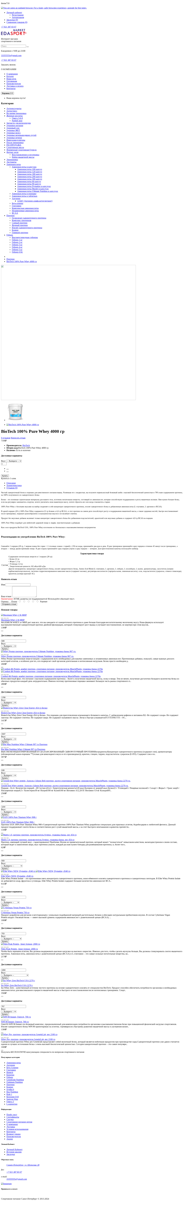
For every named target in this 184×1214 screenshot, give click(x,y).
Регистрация (17, 15)
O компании (12, 1124)
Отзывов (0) (12, 488)
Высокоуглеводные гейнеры (25, 237)
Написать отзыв (18, 438)
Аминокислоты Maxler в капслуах (33, 189)
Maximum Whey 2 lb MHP (13, 620)
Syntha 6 (10, 1089)
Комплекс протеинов (21, 220)
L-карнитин (11, 1104)
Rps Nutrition (12, 1092)
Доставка (10, 1127)
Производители (13, 83)
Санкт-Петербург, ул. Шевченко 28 (22, 1165)
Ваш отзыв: (6, 596)
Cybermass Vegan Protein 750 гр (15, 912)
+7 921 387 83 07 (8, 27)
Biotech (9, 1072)
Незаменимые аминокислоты (25, 210)
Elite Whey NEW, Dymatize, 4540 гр (17, 876)
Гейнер (9, 1077)
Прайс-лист (11, 1114)
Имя (3, 584)
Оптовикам (11, 81)
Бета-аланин (17, 203)
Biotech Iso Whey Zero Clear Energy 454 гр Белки (23, 713)
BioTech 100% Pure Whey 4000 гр (21, 261)
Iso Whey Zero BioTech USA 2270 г (17, 985)
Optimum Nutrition (14, 1082)
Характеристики (14, 485)
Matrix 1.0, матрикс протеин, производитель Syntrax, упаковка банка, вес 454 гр (37, 840)
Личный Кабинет (14, 1149)
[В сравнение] (2, 618)
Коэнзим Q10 (12, 1097)
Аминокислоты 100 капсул (29, 169)
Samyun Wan (12, 1099)
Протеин (10, 259)
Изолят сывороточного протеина (27, 228)
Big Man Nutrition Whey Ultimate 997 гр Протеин (23, 749)
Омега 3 (10, 1101)
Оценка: (5, 601)
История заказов (14, 1152)
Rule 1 (9, 1094)
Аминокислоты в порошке (24, 193)
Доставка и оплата (14, 86)
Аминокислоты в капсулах (24, 167)
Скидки (10, 1119)
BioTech (26, 445)
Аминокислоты (13, 1063)
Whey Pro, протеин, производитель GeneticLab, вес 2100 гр (28, 1039)
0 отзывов (5, 438)
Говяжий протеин (20, 232)
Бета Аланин (12, 1067)
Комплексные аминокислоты (25, 208)
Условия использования (17, 1129)
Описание (11, 483)
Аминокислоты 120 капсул (29, 172)
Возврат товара (13, 1134)
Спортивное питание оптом (19, 1122)
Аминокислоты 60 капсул (29, 181)
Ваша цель (11, 79)
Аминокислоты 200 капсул (29, 176)
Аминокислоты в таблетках (24, 196)
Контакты (10, 88)
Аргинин (16, 198)
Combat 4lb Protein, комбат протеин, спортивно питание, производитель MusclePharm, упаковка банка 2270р (51, 676)
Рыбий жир (17, 120)
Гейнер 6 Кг (17, 252)
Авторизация (18, 17)
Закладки (10, 1154)
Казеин (15, 230)
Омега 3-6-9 (17, 118)
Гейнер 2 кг (17, 242)
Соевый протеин (19, 223)
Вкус (3, 461)
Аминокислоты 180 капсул (29, 174)
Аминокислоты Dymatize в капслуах (34, 186)
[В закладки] (7, 618)
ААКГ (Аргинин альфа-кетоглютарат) (34, 201)
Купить (5, 476)
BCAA (15, 213)
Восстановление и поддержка (25, 155)
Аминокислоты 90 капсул (29, 184)
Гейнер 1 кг (17, 240)
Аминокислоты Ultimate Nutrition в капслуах (37, 191)
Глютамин (16, 206)
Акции (9, 1139)
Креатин (10, 1075)
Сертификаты (12, 1117)
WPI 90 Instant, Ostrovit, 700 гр (15, 1022)
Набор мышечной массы (23, 157)
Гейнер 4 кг (17, 247)
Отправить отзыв (9, 604)
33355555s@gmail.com (11, 55)
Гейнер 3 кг (17, 245)
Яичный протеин (20, 225)
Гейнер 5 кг (17, 249)
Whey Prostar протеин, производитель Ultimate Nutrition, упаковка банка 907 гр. (37, 656)
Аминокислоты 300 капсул (29, 179)
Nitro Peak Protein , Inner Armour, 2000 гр (19, 949)
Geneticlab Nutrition (15, 1080)
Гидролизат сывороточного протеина (29, 218)
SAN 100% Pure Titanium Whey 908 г (17, 822)
